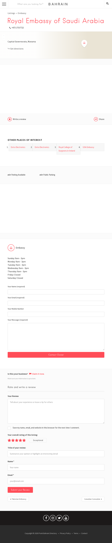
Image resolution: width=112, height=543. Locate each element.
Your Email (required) (16, 297)
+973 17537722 (18, 27)
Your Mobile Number (16, 309)
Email (11, 475)
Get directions (16, 48)
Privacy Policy (65, 533)
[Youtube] (66, 518)
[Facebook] (46, 518)
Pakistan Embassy (19, 499)
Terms (76, 533)
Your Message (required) (18, 320)
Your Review (13, 396)
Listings (11, 13)
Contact (84, 533)
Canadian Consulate (92, 499)
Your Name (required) (16, 286)
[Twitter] (59, 518)
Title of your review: (17, 447)
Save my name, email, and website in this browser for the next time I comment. (46, 427)
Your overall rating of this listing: (23, 435)
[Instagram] (52, 518)
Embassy (22, 13)
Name (11, 461)
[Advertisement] (56, 89)
